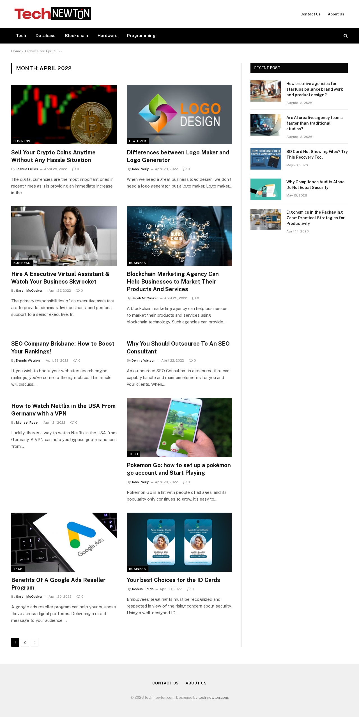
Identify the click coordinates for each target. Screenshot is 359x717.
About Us (336, 14)
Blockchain (76, 35)
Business (22, 141)
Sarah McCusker (29, 291)
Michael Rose (27, 422)
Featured (137, 141)
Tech (21, 35)
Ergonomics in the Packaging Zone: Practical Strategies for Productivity (315, 218)
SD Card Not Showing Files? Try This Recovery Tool (317, 154)
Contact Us (310, 14)
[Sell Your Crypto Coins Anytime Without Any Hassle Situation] (64, 114)
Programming (141, 35)
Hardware (108, 35)
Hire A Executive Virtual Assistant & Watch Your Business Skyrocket (60, 278)
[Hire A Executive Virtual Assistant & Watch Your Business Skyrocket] (64, 236)
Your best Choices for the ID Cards (173, 580)
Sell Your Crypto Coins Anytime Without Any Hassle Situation (53, 156)
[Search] (345, 35)
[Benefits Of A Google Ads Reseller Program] (64, 542)
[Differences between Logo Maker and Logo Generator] (179, 114)
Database (46, 35)
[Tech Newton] (53, 14)
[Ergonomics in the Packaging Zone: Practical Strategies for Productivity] (265, 219)
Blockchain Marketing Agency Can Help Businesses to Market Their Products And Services (173, 282)
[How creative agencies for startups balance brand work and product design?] (265, 91)
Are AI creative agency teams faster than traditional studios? (314, 123)
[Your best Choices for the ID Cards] (179, 542)
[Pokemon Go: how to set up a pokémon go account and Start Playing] (179, 427)
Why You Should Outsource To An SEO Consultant (178, 347)
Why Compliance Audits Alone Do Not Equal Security (315, 185)
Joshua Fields (27, 169)
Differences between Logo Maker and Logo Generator (178, 156)
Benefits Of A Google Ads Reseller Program (58, 584)
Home (16, 51)
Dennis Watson (28, 360)
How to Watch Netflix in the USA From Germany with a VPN (63, 410)
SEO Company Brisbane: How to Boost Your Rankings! (62, 347)
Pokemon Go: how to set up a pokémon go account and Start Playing (179, 469)
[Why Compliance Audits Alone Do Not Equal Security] (265, 189)
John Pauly (140, 169)
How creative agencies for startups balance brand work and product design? (314, 89)
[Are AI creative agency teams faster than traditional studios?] (265, 125)
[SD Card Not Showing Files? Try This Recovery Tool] (265, 159)
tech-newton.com (213, 697)
